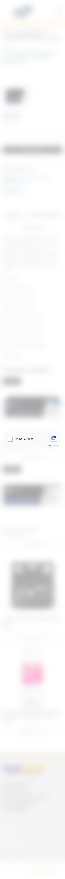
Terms (55, 445)
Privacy (50, 445)
